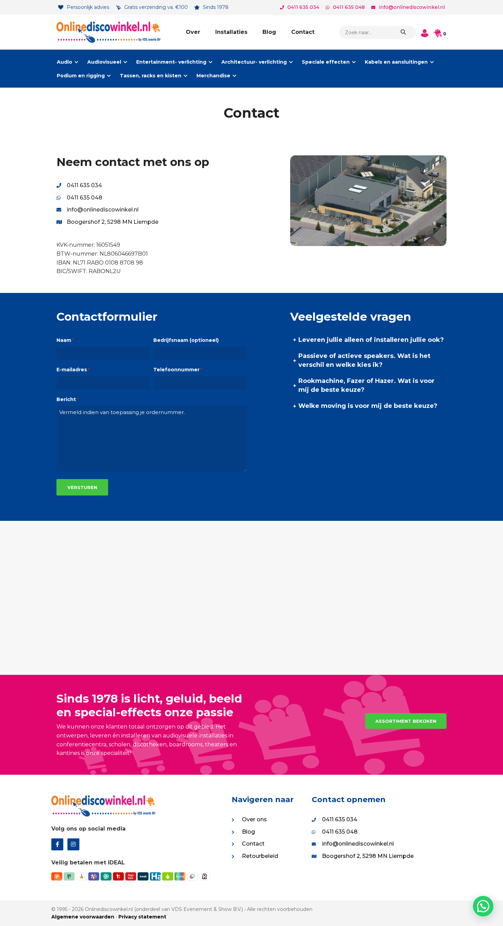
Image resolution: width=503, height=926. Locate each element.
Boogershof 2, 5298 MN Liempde (112, 222)
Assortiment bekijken (405, 721)
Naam (65, 340)
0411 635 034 (303, 7)
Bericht (67, 399)
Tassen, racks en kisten (150, 76)
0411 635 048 (349, 7)
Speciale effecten (326, 62)
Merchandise (213, 76)
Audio (64, 62)
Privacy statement (142, 917)
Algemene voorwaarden (82, 917)
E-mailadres (73, 369)
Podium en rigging (81, 76)
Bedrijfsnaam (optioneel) (186, 340)
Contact (302, 32)
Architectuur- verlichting (254, 62)
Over (193, 32)
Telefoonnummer (177, 369)
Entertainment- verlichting (171, 62)
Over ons (254, 819)
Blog (269, 32)
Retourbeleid (260, 856)
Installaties (231, 32)
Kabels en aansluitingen (396, 62)
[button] (483, 906)
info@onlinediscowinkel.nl (412, 7)
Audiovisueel (104, 62)
